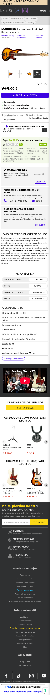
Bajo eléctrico (31, 18)
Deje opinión (25, 407)
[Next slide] (46, 442)
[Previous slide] (4, 442)
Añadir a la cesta (25, 95)
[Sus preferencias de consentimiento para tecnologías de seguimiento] (45, 690)
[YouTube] (44, 676)
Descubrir (40, 182)
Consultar (40, 225)
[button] (14, 74)
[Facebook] (6, 676)
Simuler (43, 144)
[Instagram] (31, 676)
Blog (25, 647)
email (39, 200)
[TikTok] (19, 676)
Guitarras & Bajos (17, 18)
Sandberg (31, 22)
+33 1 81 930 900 (27, 549)
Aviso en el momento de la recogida (22, 691)
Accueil (5, 18)
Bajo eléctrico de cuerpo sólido (13, 22)
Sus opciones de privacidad (26, 686)
